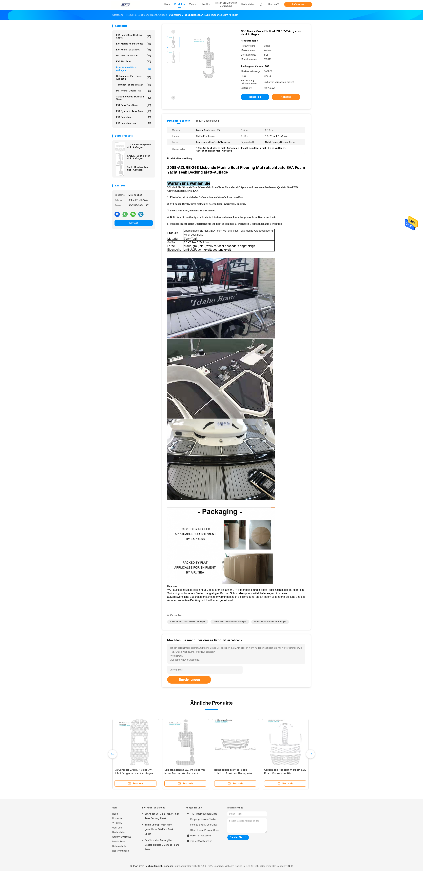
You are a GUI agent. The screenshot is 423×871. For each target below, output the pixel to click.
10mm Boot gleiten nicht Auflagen (229, 622)
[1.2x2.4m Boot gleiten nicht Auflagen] (120, 147)
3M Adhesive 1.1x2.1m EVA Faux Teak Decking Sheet (162, 816)
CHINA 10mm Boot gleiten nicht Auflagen (151, 866)
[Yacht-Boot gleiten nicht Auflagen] (120, 170)
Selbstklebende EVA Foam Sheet (133, 98)
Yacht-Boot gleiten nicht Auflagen (137, 168)
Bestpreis (255, 96)
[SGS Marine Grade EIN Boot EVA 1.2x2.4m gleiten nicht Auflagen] (209, 57)
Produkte (117, 818)
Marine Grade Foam (133, 55)
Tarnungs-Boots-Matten (133, 84)
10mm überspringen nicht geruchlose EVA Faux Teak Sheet (159, 829)
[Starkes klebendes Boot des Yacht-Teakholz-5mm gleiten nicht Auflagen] (185, 742)
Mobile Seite (118, 841)
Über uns (117, 827)
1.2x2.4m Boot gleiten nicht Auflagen (139, 146)
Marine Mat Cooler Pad (133, 90)
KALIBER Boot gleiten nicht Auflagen (138, 157)
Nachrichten (118, 832)
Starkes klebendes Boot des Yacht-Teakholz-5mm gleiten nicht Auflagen (185, 773)
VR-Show (117, 823)
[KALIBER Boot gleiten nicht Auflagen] (120, 159)
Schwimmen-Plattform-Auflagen (133, 77)
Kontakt (133, 223)
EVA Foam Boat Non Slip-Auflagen (270, 622)
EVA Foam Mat (133, 117)
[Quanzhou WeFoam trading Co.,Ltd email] (117, 214)
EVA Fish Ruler (133, 61)
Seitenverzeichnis (122, 837)
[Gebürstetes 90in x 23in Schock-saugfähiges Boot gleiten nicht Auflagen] (285, 742)
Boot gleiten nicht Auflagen (133, 68)
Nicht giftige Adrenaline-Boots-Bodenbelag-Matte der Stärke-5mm (233, 773)
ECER (290, 866)
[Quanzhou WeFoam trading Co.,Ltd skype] (141, 214)
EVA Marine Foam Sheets (133, 43)
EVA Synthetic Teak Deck (133, 111)
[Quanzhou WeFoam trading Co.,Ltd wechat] (133, 214)
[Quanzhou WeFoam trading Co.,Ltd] (125, 5)
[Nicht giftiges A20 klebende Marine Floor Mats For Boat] (136, 742)
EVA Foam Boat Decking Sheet (133, 36)
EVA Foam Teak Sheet (133, 49)
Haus (115, 813)
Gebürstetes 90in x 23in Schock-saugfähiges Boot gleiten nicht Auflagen (284, 773)
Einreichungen (189, 680)
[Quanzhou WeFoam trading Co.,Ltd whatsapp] (125, 214)
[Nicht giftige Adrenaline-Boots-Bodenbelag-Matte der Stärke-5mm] (235, 742)
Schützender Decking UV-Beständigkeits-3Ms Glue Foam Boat (162, 845)
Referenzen (298, 4)
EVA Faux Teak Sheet (133, 105)
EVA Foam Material (133, 123)
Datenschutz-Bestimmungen (120, 848)
